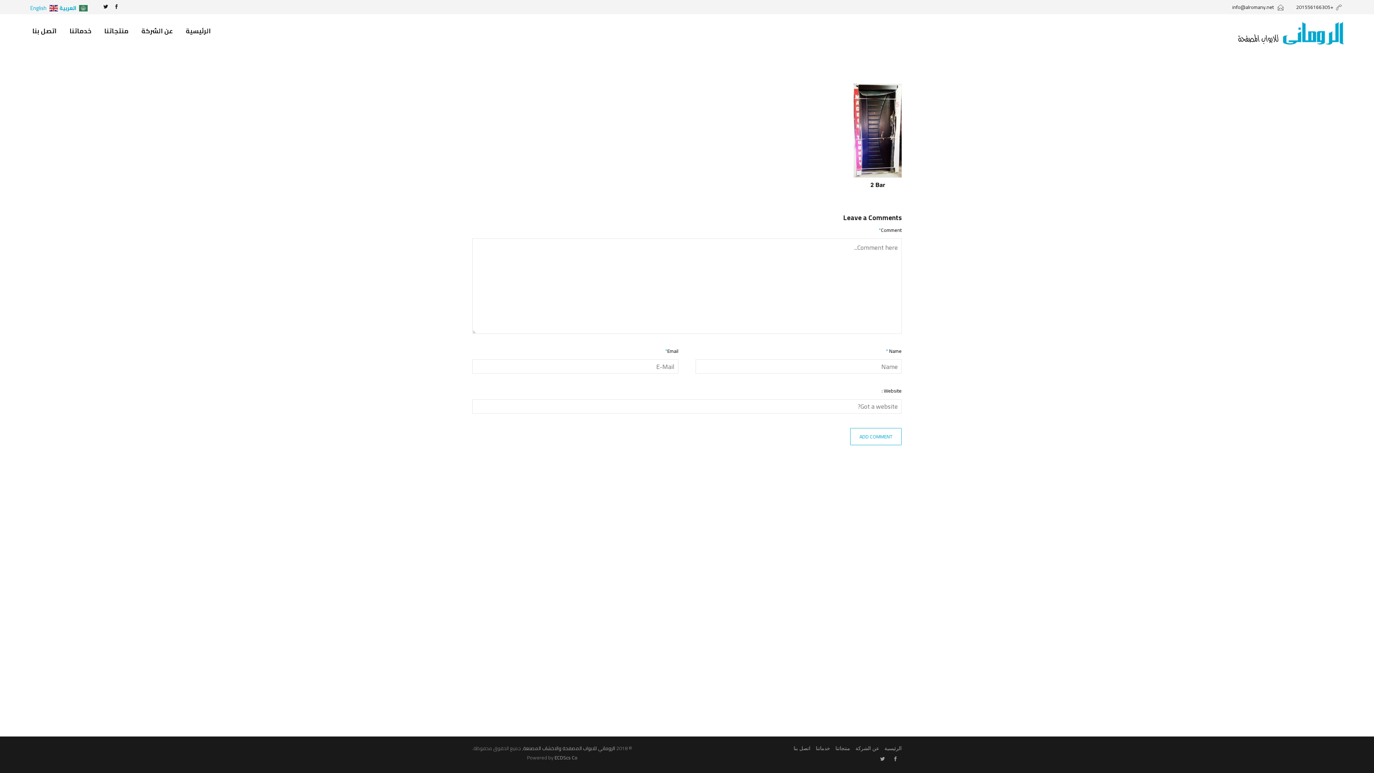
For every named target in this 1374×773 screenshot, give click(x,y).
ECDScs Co (566, 757)
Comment (890, 230)
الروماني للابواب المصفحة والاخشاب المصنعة (569, 748)
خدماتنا (80, 31)
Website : (892, 390)
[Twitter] (105, 7)
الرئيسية (198, 31)
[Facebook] (116, 7)
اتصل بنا (44, 31)
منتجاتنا (116, 31)
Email (671, 351)
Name (894, 351)
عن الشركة (157, 31)
